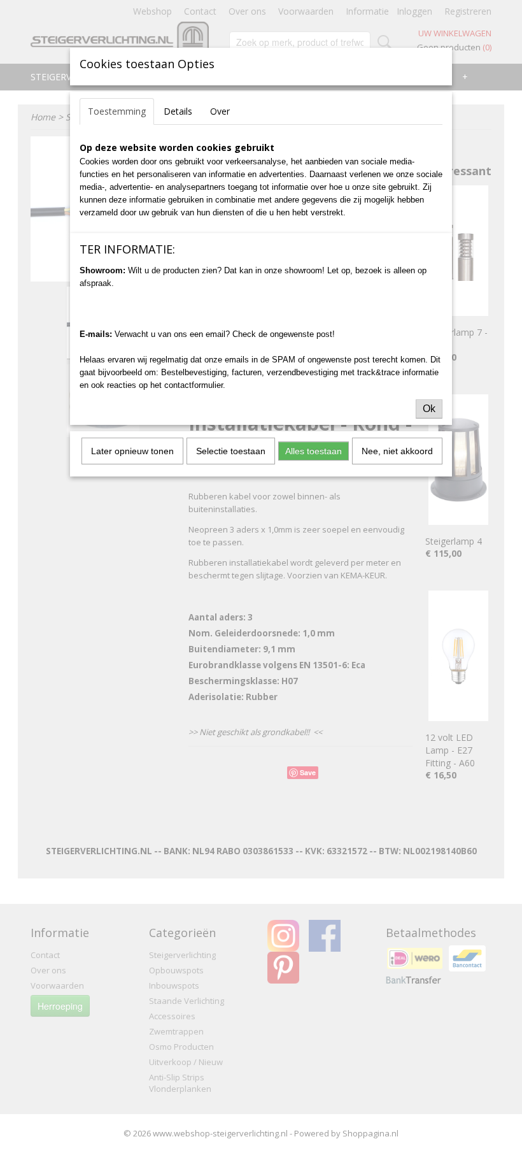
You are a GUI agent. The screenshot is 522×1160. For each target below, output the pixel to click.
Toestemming (117, 111)
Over (220, 111)
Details (178, 111)
